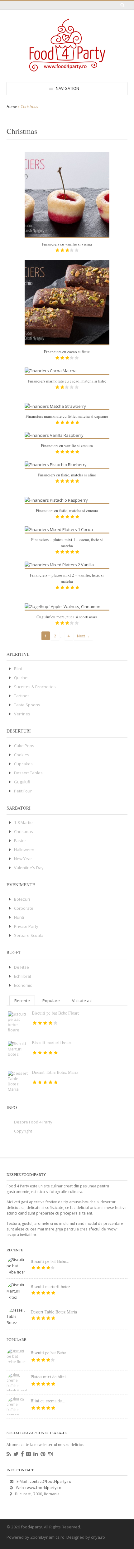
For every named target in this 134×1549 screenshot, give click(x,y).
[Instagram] (50, 1454)
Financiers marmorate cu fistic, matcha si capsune (67, 416)
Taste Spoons (27, 705)
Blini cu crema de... (48, 1401)
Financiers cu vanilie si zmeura (67, 445)
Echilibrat (22, 976)
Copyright (23, 1131)
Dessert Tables (28, 773)
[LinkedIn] (35, 1454)
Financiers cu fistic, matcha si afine (67, 475)
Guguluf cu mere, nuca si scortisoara (66, 617)
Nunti (19, 917)
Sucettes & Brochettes (35, 686)
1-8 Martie (23, 822)
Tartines (22, 696)
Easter (20, 840)
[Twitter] (16, 1454)
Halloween (24, 849)
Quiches (22, 677)
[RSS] (9, 1454)
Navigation (67, 88)
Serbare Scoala (28, 935)
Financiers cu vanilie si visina (67, 244)
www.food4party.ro (44, 1487)
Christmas (23, 831)
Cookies (21, 754)
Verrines (22, 714)
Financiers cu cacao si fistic (67, 351)
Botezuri (22, 899)
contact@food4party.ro (50, 1481)
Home (12, 106)
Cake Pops (24, 745)
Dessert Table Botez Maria (55, 1072)
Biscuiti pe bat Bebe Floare (55, 1013)
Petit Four (23, 791)
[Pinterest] (43, 1454)
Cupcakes (23, 764)
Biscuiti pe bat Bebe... (50, 1261)
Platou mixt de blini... (50, 1377)
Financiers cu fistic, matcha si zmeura (67, 510)
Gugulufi (22, 782)
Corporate (23, 908)
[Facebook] (22, 1454)
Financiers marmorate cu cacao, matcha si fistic (67, 381)
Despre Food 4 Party (33, 1122)
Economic (23, 985)
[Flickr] (28, 1454)
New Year (23, 858)
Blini (18, 668)
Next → (83, 635)
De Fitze (21, 967)
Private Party (26, 926)
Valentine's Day (29, 867)
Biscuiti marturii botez (51, 1042)
